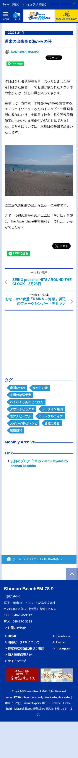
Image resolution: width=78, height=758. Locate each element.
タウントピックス (22, 409)
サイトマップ (17, 661)
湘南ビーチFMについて (24, 642)
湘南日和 (16, 430)
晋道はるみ (52, 423)
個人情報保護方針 (20, 654)
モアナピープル (20, 416)
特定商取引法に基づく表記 (26, 648)
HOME (12, 636)
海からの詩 (40, 387)
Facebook (63, 636)
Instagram (63, 648)
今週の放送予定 (20, 395)
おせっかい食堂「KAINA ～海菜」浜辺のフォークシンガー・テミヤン (35, 301)
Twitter (61, 642)
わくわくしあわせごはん (26, 402)
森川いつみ (17, 387)
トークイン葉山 (52, 409)
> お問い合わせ (15, 627)
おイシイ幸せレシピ (23, 423)
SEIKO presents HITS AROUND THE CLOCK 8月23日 (42, 282)
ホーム (16, 559)
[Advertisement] (39, 341)
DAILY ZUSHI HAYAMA (25, 51)
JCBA (17, 697)
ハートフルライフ (51, 416)
